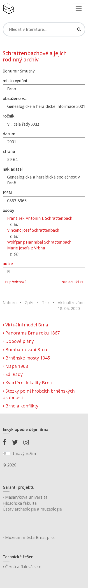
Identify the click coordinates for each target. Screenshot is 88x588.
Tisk (46, 302)
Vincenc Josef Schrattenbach (33, 230)
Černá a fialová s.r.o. (23, 566)
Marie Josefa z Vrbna (26, 248)
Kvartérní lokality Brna (28, 383)
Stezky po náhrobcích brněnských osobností (39, 394)
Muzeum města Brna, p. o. (29, 537)
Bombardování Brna (25, 349)
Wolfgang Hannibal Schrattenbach (39, 242)
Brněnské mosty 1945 (27, 358)
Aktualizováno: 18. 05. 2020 (72, 305)
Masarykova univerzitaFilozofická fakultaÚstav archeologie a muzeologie (32, 503)
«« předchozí (15, 282)
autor (8, 263)
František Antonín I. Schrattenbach (39, 218)
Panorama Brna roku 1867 (32, 333)
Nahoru (10, 302)
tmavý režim (24, 453)
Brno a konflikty (21, 406)
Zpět (29, 302)
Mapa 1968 (16, 366)
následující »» (72, 282)
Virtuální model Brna (26, 325)
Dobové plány (19, 341)
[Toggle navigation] (78, 8)
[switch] (7, 453)
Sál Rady (13, 374)
